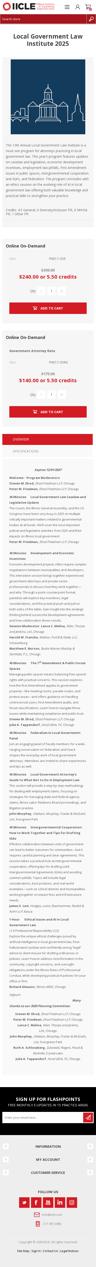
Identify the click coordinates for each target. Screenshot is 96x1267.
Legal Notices (69, 1251)
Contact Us (50, 1251)
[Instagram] (72, 1202)
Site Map (23, 1251)
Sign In (36, 1251)
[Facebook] (36, 1202)
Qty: (33, 291)
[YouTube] (48, 1202)
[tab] (47, 440)
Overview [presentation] (21, 439)
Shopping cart (88, 7)
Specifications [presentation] (26, 451)
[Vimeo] (60, 1202)
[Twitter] (24, 1202)
